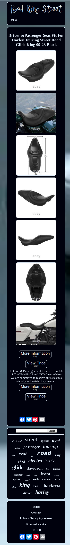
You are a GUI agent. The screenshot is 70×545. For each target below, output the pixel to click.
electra (35, 460)
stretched (17, 441)
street (31, 439)
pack (28, 475)
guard (27, 480)
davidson (35, 468)
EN (33, 530)
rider (31, 456)
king (24, 485)
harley (42, 492)
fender (56, 469)
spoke (45, 440)
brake (57, 479)
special (17, 479)
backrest (52, 485)
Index (36, 506)
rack (36, 479)
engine (17, 448)
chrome (46, 479)
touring (50, 446)
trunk (56, 440)
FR (39, 530)
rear (36, 486)
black (50, 461)
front (45, 473)
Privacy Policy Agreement (36, 518)
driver (27, 493)
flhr (48, 469)
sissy (58, 455)
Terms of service (36, 524)
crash (56, 475)
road (44, 453)
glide (17, 467)
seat (23, 453)
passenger (31, 447)
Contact (36, 512)
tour (14, 455)
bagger (18, 474)
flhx (35, 475)
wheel (21, 461)
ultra (14, 487)
